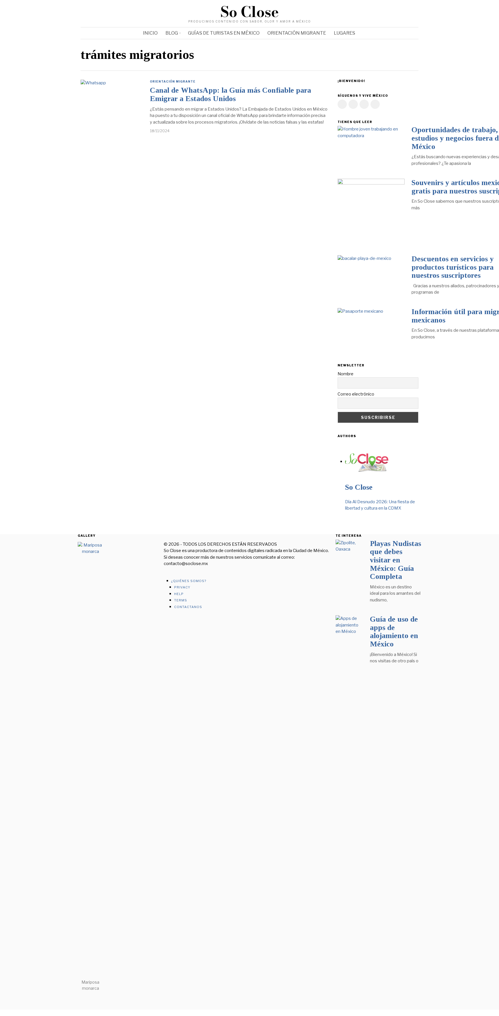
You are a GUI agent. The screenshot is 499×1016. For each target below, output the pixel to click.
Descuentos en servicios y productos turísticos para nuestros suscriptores (453, 267)
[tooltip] (391, 13)
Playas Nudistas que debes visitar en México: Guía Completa (395, 560)
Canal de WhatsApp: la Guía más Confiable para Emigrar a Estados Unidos (230, 94)
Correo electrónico (356, 394)
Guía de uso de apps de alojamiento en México (394, 631)
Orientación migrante (172, 81)
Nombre (345, 373)
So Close (359, 487)
